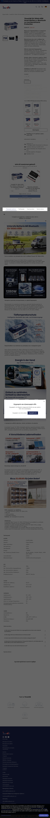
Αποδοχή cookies (43, 815)
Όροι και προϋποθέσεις (36, 808)
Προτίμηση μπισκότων (6, 815)
